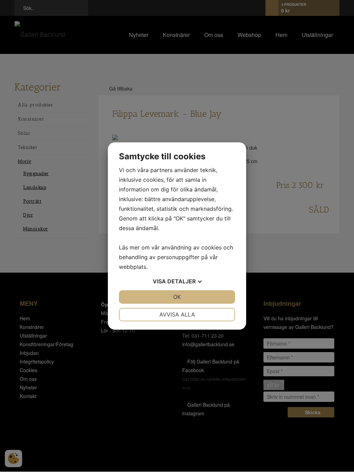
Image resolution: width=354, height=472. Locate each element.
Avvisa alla (177, 314)
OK (177, 296)
